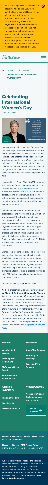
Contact (18, 440)
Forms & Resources (13, 436)
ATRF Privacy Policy (29, 445)
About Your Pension (35, 350)
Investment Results (11, 408)
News (26, 70)
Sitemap (15, 445)
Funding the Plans (10, 398)
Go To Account (34, 410)
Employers (38, 436)
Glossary (5, 445)
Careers (7, 440)
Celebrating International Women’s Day (26, 76)
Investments (8, 403)
